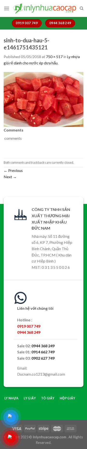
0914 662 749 (43, 351)
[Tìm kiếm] (81, 8)
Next (10, 176)
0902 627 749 (43, 358)
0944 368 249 (43, 345)
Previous (13, 170)
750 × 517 (54, 56)
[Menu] (6, 8)
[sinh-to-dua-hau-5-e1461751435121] (43, 98)
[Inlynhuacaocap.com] (44, 8)
